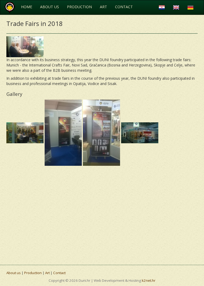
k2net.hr (148, 280)
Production (79, 6)
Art (103, 6)
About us (49, 6)
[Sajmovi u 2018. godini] (25, 46)
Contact (124, 6)
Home (26, 6)
